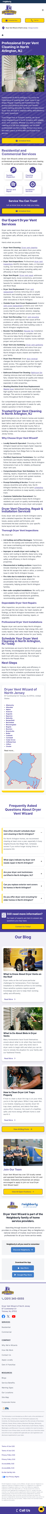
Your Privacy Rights (12, 1477)
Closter (8, 746)
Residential (6, 1327)
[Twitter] (8, 1316)
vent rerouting (33, 317)
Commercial (6, 1332)
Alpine (8, 709)
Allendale (9, 707)
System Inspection (10, 176)
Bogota (8, 727)
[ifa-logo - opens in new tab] (6, 1408)
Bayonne (9, 716)
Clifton (8, 744)
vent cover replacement (13, 306)
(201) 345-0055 (14, 1298)
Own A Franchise (8, 1365)
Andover (9, 712)
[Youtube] (13, 1316)
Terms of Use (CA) (8, 1451)
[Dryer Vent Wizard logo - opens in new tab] (12, 1205)
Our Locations (7, 1392)
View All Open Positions (21, 1192)
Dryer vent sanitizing (34, 345)
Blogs (4, 1378)
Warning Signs (7, 1388)
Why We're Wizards (9, 1345)
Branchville (10, 731)
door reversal (32, 359)
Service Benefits (8, 1383)
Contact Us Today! (23, 926)
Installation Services (30, 190)
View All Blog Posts (21, 1129)
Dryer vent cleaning (29, 247)
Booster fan (29, 331)
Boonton (9, 729)
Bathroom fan (36, 372)
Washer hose (8, 389)
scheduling (38, 487)
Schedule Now (12, 20)
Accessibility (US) (8, 1464)
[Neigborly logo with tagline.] (30, 1205)
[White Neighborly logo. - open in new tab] (7, 2)
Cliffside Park (11, 742)
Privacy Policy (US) (8, 1455)
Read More (8, 999)
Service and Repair (11, 190)
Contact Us (6, 1355)
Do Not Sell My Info (8, 1472)
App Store (24, 1268)
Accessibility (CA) (8, 1468)
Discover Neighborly (21, 1250)
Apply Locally (7, 1360)
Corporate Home (8, 1402)
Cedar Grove (10, 740)
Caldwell (9, 735)
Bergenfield (10, 720)
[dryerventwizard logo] (23, 1291)
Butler (8, 733)
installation (24, 125)
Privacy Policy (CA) (8, 1459)
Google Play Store (24, 1275)
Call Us (36, 20)
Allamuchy (10, 705)
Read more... (9, 750)
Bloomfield (10, 722)
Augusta (9, 714)
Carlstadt (9, 738)
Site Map (5, 1397)
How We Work (7, 1350)
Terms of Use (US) (8, 1446)
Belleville (9, 718)
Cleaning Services (29, 176)
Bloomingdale (11, 725)
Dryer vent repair (26, 275)
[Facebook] (3, 1316)
